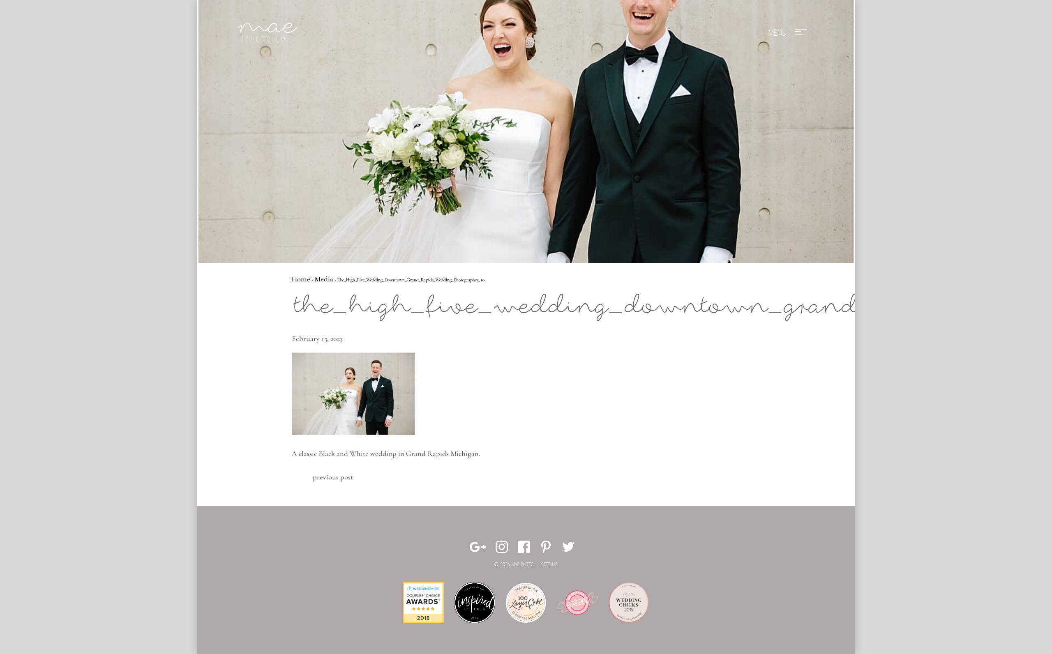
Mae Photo (269, 33)
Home (301, 278)
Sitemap (549, 565)
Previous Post (333, 476)
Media (323, 278)
